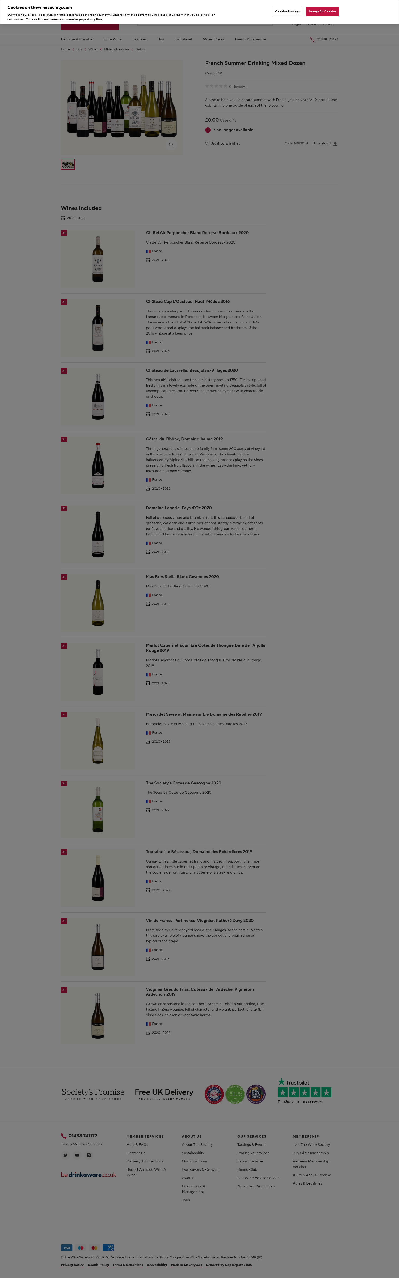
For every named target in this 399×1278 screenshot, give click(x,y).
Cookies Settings (287, 11)
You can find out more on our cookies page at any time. (64, 19)
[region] (199, 12)
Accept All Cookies (322, 11)
